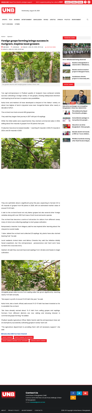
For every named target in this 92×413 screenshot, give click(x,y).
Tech (10, 19)
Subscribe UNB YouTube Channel (15, 334)
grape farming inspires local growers (15, 340)
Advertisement (27, 410)
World (46, 19)
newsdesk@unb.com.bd (35, 402)
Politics (67, 19)
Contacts (38, 410)
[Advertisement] (30, 184)
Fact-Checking (7, 24)
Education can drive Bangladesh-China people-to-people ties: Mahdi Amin (81, 126)
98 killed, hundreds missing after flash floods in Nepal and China (81, 140)
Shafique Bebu (51, 47)
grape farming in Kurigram (24, 337)
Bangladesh (38, 19)
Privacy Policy (13, 410)
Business (17, 19)
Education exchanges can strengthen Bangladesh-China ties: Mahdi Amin (75, 107)
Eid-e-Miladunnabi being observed (74, 60)
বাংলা (61, 2)
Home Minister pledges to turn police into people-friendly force (80, 119)
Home (3, 36)
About (3, 410)
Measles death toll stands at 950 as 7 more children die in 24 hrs (80, 133)
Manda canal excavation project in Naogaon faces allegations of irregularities (81, 71)
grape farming (7, 337)
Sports (4, 19)
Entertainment (27, 19)
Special (9, 36)
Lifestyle (53, 19)
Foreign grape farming (38, 340)
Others (17, 24)
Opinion (60, 19)
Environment (76, 19)
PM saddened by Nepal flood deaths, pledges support (79, 112)
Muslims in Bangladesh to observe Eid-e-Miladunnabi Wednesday (81, 64)
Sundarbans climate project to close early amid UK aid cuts (81, 78)
